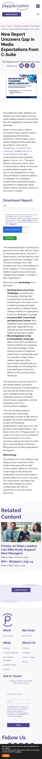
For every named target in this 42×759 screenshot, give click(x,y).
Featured (6, 648)
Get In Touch (12, 676)
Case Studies (8, 636)
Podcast (6, 669)
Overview (25, 648)
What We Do (27, 636)
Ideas (10, 26)
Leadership (26, 653)
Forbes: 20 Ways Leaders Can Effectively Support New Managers (19, 549)
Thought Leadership (21, 26)
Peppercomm (17, 160)
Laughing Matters (9, 665)
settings (18, 752)
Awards (25, 662)
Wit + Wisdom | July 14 (17, 561)
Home (3, 26)
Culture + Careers (28, 657)
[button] (38, 6)
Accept (6, 755)
